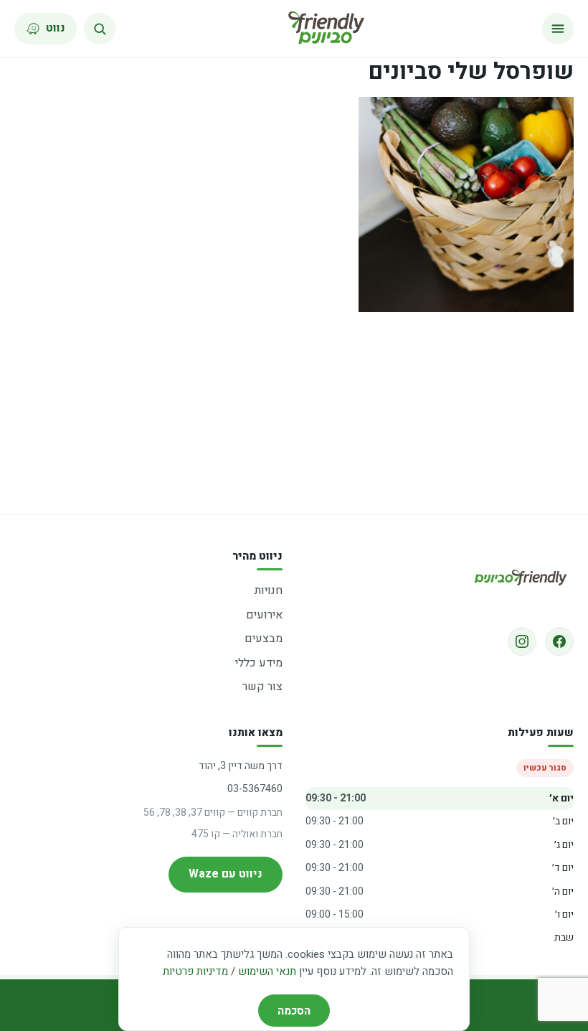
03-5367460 (255, 788)
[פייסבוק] (559, 641)
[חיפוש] (99, 28)
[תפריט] (558, 28)
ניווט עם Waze (225, 873)
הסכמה (294, 1011)
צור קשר (262, 686)
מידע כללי (259, 663)
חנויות (269, 590)
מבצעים (264, 638)
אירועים (264, 614)
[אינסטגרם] (522, 641)
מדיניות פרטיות (195, 971)
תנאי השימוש (267, 971)
